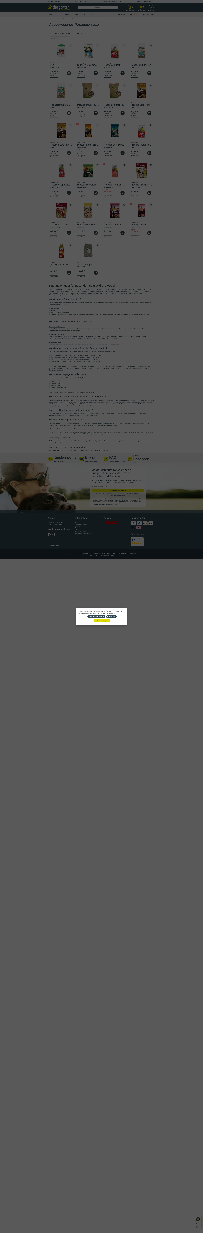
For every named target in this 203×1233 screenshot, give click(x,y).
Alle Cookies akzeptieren (102, 621)
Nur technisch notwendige (96, 616)
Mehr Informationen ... (109, 613)
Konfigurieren (111, 616)
